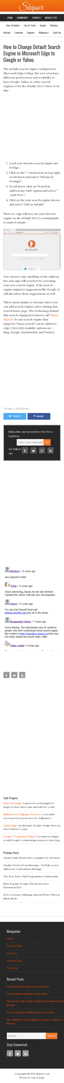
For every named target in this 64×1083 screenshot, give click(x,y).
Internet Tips (14, 960)
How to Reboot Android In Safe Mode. (27, 993)
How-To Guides (13, 25)
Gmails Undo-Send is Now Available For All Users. (32, 857)
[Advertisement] (32, 129)
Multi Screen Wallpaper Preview (21, 814)
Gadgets (31, 32)
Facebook (19, 32)
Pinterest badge (12, 803)
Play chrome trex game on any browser (28, 986)
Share (40, 416)
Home (10, 17)
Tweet (17, 416)
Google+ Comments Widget (19, 836)
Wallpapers (44, 32)
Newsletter (51, 17)
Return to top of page (32, 1077)
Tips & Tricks (30, 25)
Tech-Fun (57, 32)
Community (22, 17)
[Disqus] (32, 515)
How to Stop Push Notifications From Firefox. (31, 1012)
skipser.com (42, 1073)
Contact (36, 17)
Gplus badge (10, 825)
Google (43, 25)
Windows (54, 25)
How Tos (12, 953)
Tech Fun (12, 968)
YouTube (6, 32)
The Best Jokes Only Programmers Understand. (30, 876)
